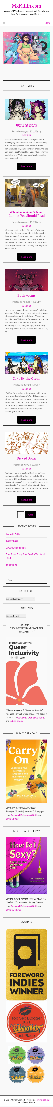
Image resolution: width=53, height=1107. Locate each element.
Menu (47, 22)
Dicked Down (26, 458)
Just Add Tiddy (26, 125)
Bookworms (26, 295)
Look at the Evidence (16, 547)
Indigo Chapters (13, 909)
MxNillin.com (26, 6)
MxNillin (26, 134)
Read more (26, 166)
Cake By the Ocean (26, 378)
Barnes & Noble (36, 717)
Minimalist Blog (42, 1099)
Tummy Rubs (12, 540)
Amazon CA (22, 717)
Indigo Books (16, 721)
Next (30, 514)
